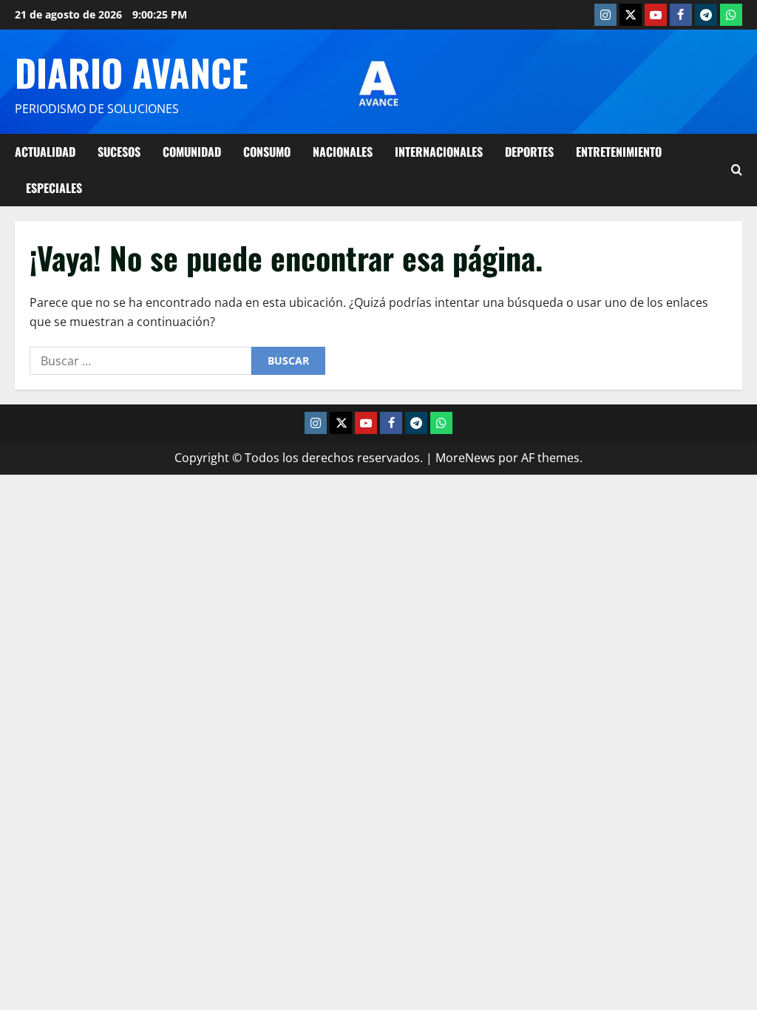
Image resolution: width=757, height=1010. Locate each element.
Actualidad (45, 151)
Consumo (267, 151)
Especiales (54, 188)
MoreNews (465, 458)
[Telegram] (706, 15)
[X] (630, 15)
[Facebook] (681, 15)
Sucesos (119, 151)
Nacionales (343, 151)
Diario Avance (131, 71)
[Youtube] (656, 15)
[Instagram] (605, 15)
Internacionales (439, 151)
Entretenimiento (619, 151)
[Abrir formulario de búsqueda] (736, 169)
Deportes (529, 151)
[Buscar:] (140, 361)
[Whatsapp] (731, 15)
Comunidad (192, 151)
